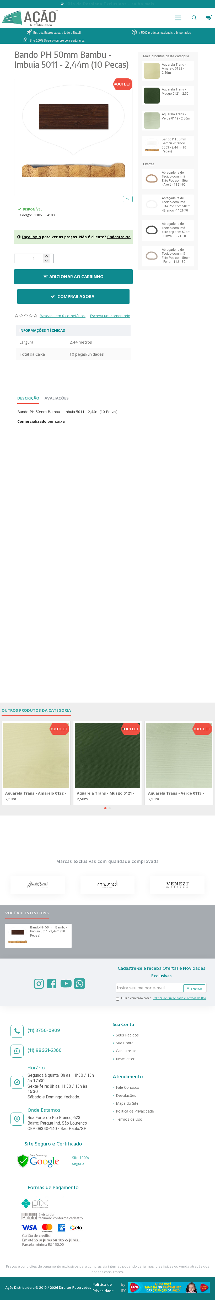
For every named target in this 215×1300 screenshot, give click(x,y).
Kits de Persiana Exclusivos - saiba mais (110, 3)
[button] (105, 808)
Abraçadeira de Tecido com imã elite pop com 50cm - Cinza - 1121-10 (176, 230)
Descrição (28, 398)
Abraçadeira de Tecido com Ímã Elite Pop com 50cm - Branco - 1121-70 (176, 204)
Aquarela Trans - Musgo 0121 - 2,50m (176, 91)
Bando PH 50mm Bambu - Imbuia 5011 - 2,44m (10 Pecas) (48, 931)
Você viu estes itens (27, 912)
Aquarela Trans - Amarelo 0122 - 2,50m (174, 69)
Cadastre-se (119, 236)
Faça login (31, 236)
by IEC (123, 1288)
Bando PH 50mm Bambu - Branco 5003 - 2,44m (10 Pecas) (174, 145)
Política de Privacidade (103, 1288)
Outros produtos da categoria (36, 710)
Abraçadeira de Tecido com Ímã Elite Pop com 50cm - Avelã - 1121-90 (176, 179)
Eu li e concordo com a (163, 998)
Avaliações (57, 398)
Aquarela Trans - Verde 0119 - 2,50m (176, 116)
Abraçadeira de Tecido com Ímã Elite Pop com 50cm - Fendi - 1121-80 (176, 256)
